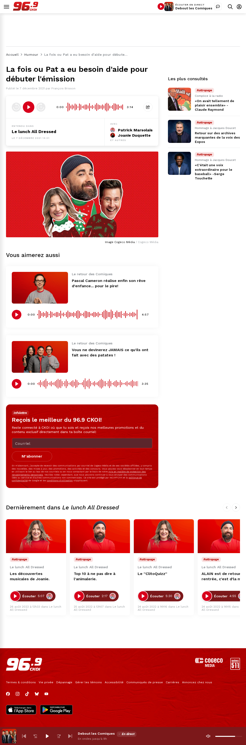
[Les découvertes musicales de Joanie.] (36, 536)
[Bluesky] (37, 694)
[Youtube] (46, 694)
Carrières (172, 682)
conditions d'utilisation (60, 480)
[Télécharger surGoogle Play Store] (56, 710)
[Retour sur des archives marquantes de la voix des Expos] (179, 131)
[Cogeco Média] (209, 665)
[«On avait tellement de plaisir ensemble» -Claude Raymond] (179, 99)
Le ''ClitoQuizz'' (152, 573)
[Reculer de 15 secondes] (16, 107)
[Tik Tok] (27, 694)
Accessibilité (114, 682)
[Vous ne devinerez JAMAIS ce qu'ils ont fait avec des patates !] (40, 357)
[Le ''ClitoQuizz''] (164, 536)
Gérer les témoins (88, 682)
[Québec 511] (235, 668)
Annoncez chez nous (197, 682)
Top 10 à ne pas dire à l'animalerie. (94, 576)
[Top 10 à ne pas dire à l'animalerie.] (100, 536)
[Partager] (148, 107)
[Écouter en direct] (161, 6)
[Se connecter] (239, 6)
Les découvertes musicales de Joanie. (29, 576)
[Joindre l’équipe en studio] (217, 6)
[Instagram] (17, 694)
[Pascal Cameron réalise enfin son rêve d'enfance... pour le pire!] (40, 288)
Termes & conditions (21, 682)
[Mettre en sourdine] (208, 736)
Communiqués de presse (144, 682)
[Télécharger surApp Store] (21, 710)
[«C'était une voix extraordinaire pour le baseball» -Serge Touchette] (179, 163)
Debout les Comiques (193, 8)
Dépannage (64, 682)
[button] (24, 736)
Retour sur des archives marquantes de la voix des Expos (217, 137)
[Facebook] (8, 694)
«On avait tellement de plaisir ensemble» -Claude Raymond (214, 105)
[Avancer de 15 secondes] (40, 107)
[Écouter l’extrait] (28, 107)
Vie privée (46, 682)
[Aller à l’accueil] (25, 9)
